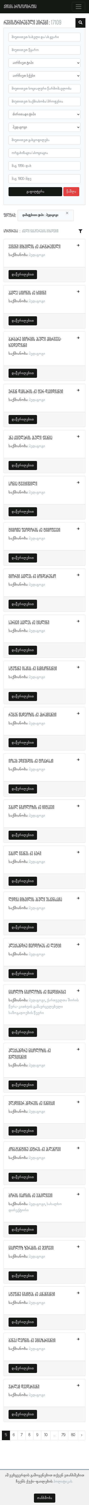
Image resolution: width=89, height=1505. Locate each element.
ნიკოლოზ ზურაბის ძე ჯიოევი (31, 1248)
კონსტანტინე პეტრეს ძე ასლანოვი (35, 1150)
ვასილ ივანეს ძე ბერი (25, 854)
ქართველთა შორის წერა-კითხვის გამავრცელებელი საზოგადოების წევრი (44, 1006)
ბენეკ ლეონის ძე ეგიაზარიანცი (32, 1341)
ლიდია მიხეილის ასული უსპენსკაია (35, 900)
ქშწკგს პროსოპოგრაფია (20, 7)
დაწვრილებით (23, 274)
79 (63, 1435)
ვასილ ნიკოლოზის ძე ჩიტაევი (31, 807)
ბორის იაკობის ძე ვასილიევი (30, 1196)
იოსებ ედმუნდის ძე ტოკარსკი (31, 761)
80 (73, 1435)
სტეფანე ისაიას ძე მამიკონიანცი (33, 669)
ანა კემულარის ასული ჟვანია (30, 438)
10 (45, 1435)
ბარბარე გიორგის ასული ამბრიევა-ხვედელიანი (35, 342)
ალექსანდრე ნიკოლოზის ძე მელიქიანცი (30, 1054)
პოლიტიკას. (63, 1481)
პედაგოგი (37, 255)
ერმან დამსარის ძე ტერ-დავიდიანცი (36, 392)
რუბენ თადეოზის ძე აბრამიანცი (32, 715)
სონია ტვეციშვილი (23, 484)
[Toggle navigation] (78, 6)
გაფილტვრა (35, 192)
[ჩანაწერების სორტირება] (80, 231)
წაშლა (71, 192)
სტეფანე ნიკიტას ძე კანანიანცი (32, 1294)
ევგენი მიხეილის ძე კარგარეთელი (35, 247)
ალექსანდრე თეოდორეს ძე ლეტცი (35, 946)
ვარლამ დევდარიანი (24, 1387)
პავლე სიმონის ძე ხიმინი (27, 293)
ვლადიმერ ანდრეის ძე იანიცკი (32, 1104)
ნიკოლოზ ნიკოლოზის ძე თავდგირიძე (37, 992)
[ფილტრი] (80, 23)
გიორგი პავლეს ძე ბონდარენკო (32, 576)
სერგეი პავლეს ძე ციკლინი (29, 623)
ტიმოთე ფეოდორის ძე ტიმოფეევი (34, 530)
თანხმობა (44, 1498)
